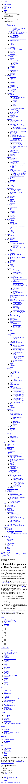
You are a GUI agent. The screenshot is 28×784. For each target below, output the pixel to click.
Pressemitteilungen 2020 (18, 392)
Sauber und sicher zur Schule (16, 456)
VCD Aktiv (12, 289)
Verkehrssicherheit (11, 499)
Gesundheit (9, 449)
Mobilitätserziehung (14, 384)
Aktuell (11, 123)
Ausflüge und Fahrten (18, 292)
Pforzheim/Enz (10, 204)
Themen (11, 151)
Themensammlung (14, 70)
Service (11, 59)
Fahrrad (11, 382)
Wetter (14, 418)
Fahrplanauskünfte (17, 359)
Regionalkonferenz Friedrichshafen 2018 (18, 481)
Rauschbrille (15, 63)
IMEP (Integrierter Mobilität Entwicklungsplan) (19, 129)
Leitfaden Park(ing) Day (15, 158)
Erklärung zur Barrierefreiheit (10, 777)
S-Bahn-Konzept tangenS (19, 311)
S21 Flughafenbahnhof (15, 472)
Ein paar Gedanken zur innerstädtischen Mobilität (16, 413)
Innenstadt (15, 100)
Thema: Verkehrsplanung (15, 321)
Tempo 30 (12, 148)
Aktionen (12, 220)
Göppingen (9, 83)
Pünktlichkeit (13, 513)
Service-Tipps (10, 532)
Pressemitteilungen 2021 (18, 391)
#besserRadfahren (11, 506)
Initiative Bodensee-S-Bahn (16, 50)
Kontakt (5, 11)
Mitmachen (6, 536)
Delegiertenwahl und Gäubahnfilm (18, 131)
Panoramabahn (16, 308)
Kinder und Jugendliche (12, 455)
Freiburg (9, 75)
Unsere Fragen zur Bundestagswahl (18, 136)
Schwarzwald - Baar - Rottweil (14, 254)
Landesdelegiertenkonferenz (16, 33)
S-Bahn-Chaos (16, 307)
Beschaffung (16, 421)
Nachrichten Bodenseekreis (13, 48)
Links (11, 178)
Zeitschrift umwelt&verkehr (16, 167)
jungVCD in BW (14, 31)
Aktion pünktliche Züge (15, 495)
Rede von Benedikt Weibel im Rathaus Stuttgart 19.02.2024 (20, 286)
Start (2, 552)
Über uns (12, 51)
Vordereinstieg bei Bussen (19, 310)
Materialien (9, 529)
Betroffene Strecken (14, 514)
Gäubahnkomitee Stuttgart (16, 277)
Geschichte (15, 341)
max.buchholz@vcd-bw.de (8, 612)
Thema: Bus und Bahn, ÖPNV (17, 300)
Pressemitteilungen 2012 (18, 401)
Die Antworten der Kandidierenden (17, 138)
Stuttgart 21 (15, 291)
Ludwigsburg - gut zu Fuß (16, 192)
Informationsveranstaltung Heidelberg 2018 (19, 484)
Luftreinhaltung (13, 223)
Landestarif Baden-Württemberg (17, 497)
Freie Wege (9, 508)
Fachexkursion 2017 (17, 486)
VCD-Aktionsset (14, 520)
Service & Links (13, 354)
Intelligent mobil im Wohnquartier (14, 453)
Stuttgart (9, 268)
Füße (11, 383)
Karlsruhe (9, 157)
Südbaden (9, 334)
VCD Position (13, 493)
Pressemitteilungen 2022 (18, 390)
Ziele (11, 463)
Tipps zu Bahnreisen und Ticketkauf (18, 533)
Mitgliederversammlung (15, 170)
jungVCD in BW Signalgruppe (20, 32)
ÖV (13, 415)
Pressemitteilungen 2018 (18, 395)
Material (11, 322)
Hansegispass (13, 109)
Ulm (8, 411)
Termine (5, 10)
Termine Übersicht (14, 116)
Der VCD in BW (8, 24)
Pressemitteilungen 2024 (18, 388)
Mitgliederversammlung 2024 (19, 173)
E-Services (9, 448)
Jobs (5, 8)
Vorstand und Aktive (17, 273)
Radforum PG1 (16, 326)
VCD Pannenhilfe (8, 4)
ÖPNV (11, 376)
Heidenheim (9, 93)
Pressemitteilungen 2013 (18, 399)
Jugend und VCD (11, 509)
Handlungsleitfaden (17, 478)
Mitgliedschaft (16, 372)
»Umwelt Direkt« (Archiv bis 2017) (18, 247)
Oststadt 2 (15, 105)
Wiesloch (9, 433)
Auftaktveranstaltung (5, 582)
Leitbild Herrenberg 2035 (19, 125)
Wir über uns (13, 89)
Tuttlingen (9, 409)
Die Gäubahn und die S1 (15, 135)
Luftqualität (12, 451)
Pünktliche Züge (10, 512)
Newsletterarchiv (14, 241)
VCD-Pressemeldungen (15, 521)
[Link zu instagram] (5, 641)
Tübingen (9, 368)
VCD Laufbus (13, 457)
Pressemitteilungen (17, 325)
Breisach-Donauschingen (18, 349)
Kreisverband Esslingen (12, 55)
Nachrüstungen (13, 470)
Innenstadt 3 (15, 102)
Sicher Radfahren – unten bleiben (17, 163)
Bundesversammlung (14, 36)
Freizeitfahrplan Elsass (18, 350)
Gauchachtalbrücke (17, 348)
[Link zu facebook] (5, 637)
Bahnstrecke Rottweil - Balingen (17, 257)
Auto (11, 375)
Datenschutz (12, 47)
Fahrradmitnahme (17, 304)
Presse (5, 6)
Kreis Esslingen (13, 64)
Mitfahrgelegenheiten (18, 360)
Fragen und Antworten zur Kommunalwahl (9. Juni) (16, 141)
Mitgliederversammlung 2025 (19, 171)
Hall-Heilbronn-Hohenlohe (13, 87)
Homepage (12, 614)
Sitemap (5, 780)
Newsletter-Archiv (14, 437)
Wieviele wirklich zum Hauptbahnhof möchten (18, 283)
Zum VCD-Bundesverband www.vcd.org (10, 782)
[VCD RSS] (5, 645)
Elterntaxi (15, 424)
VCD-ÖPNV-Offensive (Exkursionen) (16, 525)
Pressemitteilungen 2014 (18, 398)
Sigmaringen (10, 262)
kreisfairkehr (15, 323)
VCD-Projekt (16, 476)
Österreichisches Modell (15, 517)
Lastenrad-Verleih (14, 96)
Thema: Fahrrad (13, 299)
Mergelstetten (16, 98)
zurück (2, 617)
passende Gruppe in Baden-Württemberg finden (12, 762)
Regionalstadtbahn (17, 377)
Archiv (11, 169)
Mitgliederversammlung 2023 (19, 174)
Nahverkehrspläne (17, 302)
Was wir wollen (13, 132)
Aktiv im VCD (7, 7)
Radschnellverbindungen (15, 475)
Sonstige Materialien (17, 327)
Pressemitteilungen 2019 (18, 394)
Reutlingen (9, 219)
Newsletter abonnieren (12, 537)
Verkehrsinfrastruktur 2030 (16, 494)
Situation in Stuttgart (14, 467)
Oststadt (14, 104)
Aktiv (11, 344)
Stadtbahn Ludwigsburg (15, 189)
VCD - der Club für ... (15, 162)
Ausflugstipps (10, 505)
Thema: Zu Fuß (13, 298)
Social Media (13, 436)
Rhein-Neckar (10, 239)
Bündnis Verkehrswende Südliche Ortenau (18, 346)
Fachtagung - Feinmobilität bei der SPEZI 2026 (20, 29)
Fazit (14, 425)
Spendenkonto (16, 274)
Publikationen (16, 288)
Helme (14, 71)
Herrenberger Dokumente (16, 124)
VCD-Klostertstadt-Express (16, 535)
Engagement (15, 371)
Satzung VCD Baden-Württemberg (18, 39)
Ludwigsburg (10, 188)
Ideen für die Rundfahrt (18, 108)
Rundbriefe (15, 340)
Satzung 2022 (16, 161)
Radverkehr (9, 474)
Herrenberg (9, 119)
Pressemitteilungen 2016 (18, 396)
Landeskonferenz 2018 (18, 479)
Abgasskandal (13, 468)
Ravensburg (9, 214)
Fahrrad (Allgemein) (17, 417)
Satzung (14, 276)
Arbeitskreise (16, 245)
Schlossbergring (13, 78)
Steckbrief (12, 56)
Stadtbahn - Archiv (17, 190)
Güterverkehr (10, 452)
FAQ (23, 586)
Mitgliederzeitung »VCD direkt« (14, 531)
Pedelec (11, 487)
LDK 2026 (15, 35)
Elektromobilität (10, 447)
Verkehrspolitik (10, 491)
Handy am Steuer (14, 502)
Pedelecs (15, 419)
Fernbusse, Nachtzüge (18, 380)
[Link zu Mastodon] (5, 634)
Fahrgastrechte (13, 516)
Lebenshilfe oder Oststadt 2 (19, 97)
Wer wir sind (13, 134)
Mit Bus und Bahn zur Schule (17, 459)
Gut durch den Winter (15, 501)
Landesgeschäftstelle (14, 40)
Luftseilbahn (15, 306)
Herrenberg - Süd (14, 150)
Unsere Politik (16, 270)
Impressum (12, 45)
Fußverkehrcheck (17, 127)
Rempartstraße (13, 77)
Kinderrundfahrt (13, 106)
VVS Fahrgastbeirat (17, 303)
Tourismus (9, 490)
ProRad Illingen (13, 207)
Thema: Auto (13, 318)
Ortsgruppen (15, 246)
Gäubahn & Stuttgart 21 (12, 489)
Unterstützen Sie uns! (15, 524)
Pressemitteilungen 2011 (18, 402)
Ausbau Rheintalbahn (18, 352)
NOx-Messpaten (10, 510)
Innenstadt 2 (15, 101)
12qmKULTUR (10, 444)
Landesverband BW (11, 25)
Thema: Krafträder (14, 315)
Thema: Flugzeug (14, 319)
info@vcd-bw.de (8, 773)
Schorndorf (9, 234)
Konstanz (9, 182)
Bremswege (15, 60)
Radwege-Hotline (14, 112)
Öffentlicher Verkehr (11, 471)
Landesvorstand (13, 41)
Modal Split (12, 373)
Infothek (6, 527)
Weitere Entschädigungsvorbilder (17, 518)
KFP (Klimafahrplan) (18, 153)
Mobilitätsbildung (14, 460)
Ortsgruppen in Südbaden (16, 342)
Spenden (12, 44)
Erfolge (11, 522)
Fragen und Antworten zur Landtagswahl (16, 121)
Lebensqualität (13, 466)
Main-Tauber (10, 197)
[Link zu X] (5, 630)
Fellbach (9, 68)
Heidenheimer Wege (14, 111)
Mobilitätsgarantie (14, 498)
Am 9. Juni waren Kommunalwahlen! (17, 144)
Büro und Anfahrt (17, 272)
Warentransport (16, 422)
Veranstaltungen (13, 26)
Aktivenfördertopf (14, 37)
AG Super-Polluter (17, 317)
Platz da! (15, 62)
